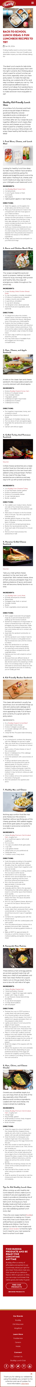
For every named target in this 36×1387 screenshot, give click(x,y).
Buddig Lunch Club (18, 1360)
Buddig (29, 1215)
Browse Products (17, 1292)
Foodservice (18, 1338)
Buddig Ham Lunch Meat (16, 595)
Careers (18, 1342)
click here (25, 1384)
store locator (14, 1229)
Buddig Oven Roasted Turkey (18, 488)
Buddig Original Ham (17, 989)
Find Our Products (16, 1286)
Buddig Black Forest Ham (16, 189)
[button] (31, 1374)
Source (6, 462)
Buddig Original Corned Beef (18, 723)
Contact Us (18, 1356)
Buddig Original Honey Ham (19, 391)
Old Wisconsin (18, 1324)
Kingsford (18, 1328)
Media (18, 1346)
